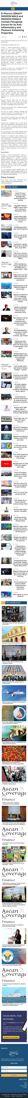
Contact (25, 1087)
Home (25, 1082)
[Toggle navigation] (13, 9)
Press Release (8, 183)
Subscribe (14, 1075)
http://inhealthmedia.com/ (17, 181)
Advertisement (23, 1085)
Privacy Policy (19, 1096)
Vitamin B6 (15, 100)
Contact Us (3, 181)
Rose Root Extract (5, 84)
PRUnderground (13, 174)
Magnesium (12, 104)
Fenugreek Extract (5, 64)
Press (25, 1084)
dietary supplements (13, 118)
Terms (12, 1096)
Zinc (11, 103)
